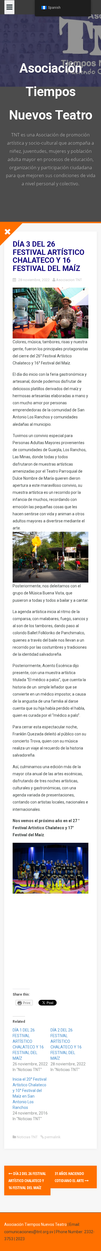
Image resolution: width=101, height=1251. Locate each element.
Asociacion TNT (69, 280)
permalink (52, 1137)
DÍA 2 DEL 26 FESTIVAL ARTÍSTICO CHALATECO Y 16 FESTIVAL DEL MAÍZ (27, 1180)
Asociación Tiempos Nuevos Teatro (50, 91)
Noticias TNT (27, 1137)
